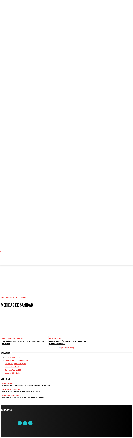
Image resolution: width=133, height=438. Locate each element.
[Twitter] (25, 423)
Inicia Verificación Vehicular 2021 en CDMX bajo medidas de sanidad (68, 342)
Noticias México (7, 383)
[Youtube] (30, 423)
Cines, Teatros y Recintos (12, 338)
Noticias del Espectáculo (11, 395)
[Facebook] (20, 423)
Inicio (2, 297)
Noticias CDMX (55, 338)
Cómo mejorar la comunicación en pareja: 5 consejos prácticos (21, 392)
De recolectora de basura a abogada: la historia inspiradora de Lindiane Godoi (26, 386)
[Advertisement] (41, 259)
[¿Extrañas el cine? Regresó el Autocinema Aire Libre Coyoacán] (23, 322)
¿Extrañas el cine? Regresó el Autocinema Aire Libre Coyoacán (23, 342)
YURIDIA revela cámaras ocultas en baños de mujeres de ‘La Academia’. (23, 398)
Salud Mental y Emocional (11, 389)
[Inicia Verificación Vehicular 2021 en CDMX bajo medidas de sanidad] (70, 322)
